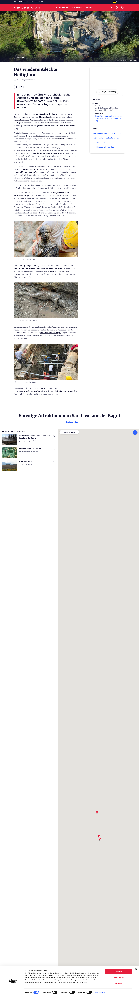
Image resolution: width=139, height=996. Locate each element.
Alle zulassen (118, 971)
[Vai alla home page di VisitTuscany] (27, 7)
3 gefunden (20, 431)
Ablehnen (118, 983)
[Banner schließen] (136, 969)
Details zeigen (100, 992)
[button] (99, 835)
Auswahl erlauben (118, 977)
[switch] (54, 992)
